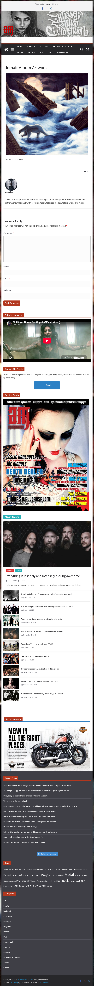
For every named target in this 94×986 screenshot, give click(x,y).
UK (36, 885)
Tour (27, 885)
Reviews (44, 46)
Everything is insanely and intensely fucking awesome (43, 576)
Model (77, 875)
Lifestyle (7, 921)
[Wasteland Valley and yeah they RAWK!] (11, 645)
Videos (6, 968)
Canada (47, 869)
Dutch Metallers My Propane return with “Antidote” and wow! (46, 594)
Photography (23, 880)
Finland (7, 875)
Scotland (72, 881)
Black (33, 869)
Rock (65, 880)
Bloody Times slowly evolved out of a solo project (24, 842)
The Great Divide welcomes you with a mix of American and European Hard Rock (37, 785)
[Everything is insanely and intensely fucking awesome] (47, 544)
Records (57, 880)
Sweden (80, 880)
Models (20, 52)
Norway (13, 881)
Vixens (49, 886)
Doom (70, 870)
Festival (84, 870)
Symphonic (7, 886)
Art (20, 870)
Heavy (43, 875)
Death (57, 869)
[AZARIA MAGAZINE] (47, 12)
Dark (52, 870)
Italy (49, 875)
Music (20, 46)
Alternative (13, 869)
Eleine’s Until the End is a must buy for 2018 (39, 681)
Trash (32, 886)
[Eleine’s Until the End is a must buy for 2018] (11, 683)
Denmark (64, 870)
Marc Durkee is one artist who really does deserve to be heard (29, 811)
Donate (49, 385)
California (39, 870)
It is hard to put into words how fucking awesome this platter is (47, 606)
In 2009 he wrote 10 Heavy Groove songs (20, 827)
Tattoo (31, 52)
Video (43, 885)
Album (5, 870)
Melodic (61, 875)
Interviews (31, 46)
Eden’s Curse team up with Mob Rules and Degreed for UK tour (29, 821)
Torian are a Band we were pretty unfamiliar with (41, 619)
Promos (6, 947)
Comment (8, 233)
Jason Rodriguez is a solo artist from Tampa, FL (23, 837)
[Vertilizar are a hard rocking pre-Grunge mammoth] (11, 695)
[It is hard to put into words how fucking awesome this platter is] (11, 608)
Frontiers (16, 875)
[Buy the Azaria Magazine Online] (46, 401)
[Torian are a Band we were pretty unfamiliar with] (11, 620)
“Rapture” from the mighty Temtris (35, 656)
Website (7, 290)
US (40, 886)
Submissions (62, 52)
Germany (25, 875)
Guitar (32, 875)
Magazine (7, 926)
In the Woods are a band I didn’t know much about (42, 631)
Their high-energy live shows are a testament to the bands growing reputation (36, 791)
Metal (69, 874)
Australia (28, 870)
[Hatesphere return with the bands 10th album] (11, 670)
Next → (87, 171)
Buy (50, 52)
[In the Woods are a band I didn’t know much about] (11, 633)
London (54, 875)
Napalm (6, 881)
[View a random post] (88, 49)
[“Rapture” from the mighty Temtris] (11, 658)
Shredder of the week (62, 46)
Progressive (42, 881)
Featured (10, 571)
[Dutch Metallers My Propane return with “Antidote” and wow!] (11, 595)
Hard (37, 875)
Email (6, 278)
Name (7, 266)
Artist (23, 870)
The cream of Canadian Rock (15, 801)
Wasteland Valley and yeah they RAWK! (37, 644)
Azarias (22, 581)
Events (42, 52)
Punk (50, 881)
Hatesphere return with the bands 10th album (40, 669)
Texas (21, 886)
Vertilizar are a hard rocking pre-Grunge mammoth (42, 694)
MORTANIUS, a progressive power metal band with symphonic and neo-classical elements (40, 806)
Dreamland (77, 869)
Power (33, 881)
